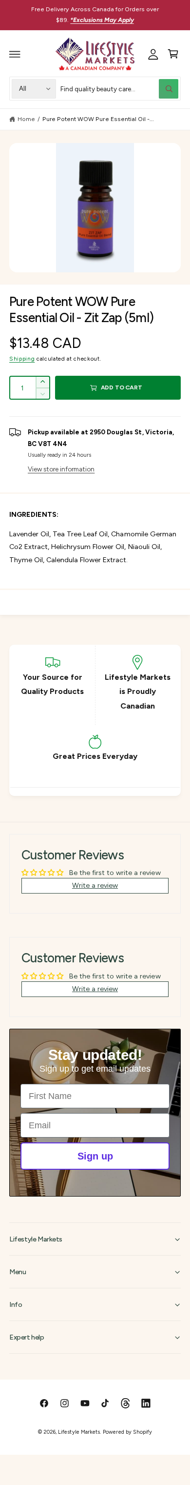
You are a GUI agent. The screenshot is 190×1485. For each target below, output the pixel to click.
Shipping (22, 358)
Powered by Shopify (127, 1432)
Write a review (95, 885)
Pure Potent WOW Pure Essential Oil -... (98, 118)
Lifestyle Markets (78, 1432)
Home (26, 118)
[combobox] (119, 89)
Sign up (95, 1156)
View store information (61, 469)
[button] (15, 54)
